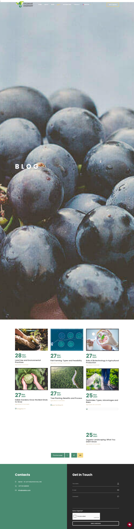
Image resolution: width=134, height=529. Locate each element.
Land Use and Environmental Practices (28, 361)
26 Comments (97, 404)
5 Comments (25, 404)
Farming (59, 363)
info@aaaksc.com (24, 490)
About (46, 4)
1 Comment (25, 364)
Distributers (67, 4)
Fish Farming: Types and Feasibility (66, 360)
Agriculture (18, 364)
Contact (77, 4)
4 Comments (66, 363)
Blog (58, 4)
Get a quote (113, 4)
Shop (52, 4)
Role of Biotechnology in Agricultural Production (102, 361)
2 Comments (61, 400)
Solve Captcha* (77, 511)
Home (40, 4)
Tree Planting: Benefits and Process (66, 398)
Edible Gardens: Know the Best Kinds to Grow (31, 401)
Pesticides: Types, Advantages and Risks (102, 401)
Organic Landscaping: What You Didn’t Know (100, 440)
